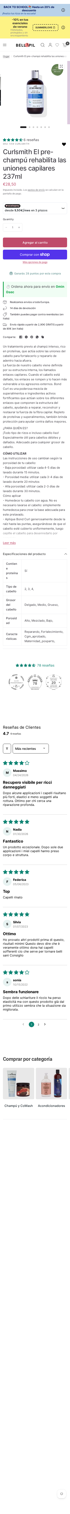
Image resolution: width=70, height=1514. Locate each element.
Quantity (8, 219)
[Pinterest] (31, 337)
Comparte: (9, 337)
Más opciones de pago (35, 262)
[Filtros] (7, 748)
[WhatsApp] (37, 337)
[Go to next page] (46, 1024)
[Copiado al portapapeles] (42, 337)
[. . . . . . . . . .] (35, 95)
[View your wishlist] (57, 45)
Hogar (6, 56)
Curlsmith (22, 143)
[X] (26, 337)
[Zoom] (61, 66)
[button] (13, 140)
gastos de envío (36, 189)
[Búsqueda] (42, 45)
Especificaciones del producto (24, 554)
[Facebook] (20, 337)
